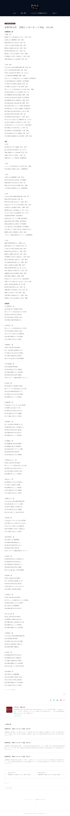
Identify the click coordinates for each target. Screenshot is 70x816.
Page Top (35, 806)
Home (14, 13)
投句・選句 (23, 13)
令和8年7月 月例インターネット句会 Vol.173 (17, 729)
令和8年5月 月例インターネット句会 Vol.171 (17, 756)
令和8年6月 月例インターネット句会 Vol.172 (17, 742)
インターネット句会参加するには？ (39, 13)
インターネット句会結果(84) (10, 689)
